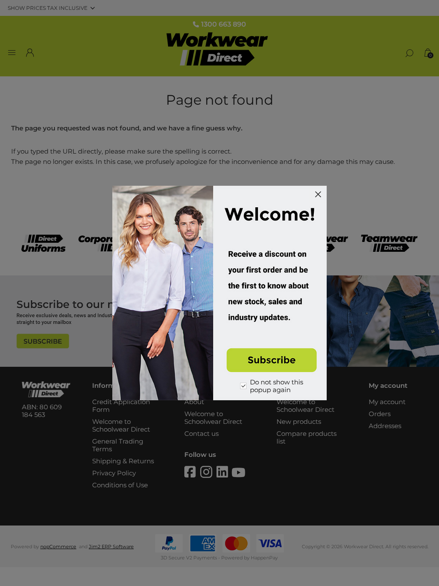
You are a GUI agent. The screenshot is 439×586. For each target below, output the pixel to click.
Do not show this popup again (276, 386)
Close (318, 194)
